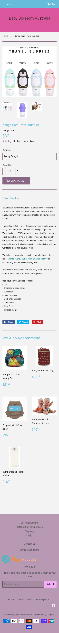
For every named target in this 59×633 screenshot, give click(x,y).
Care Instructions (29, 522)
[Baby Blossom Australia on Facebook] (53, 606)
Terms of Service (25, 599)
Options (6, 150)
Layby (29, 535)
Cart (54, 4)
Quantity (6, 165)
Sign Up (50, 584)
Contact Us (29, 543)
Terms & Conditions (29, 550)
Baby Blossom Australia (29, 18)
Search (11, 599)
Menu (9, 4)
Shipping (6, 141)
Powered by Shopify (44, 614)
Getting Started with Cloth (29, 527)
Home (5, 36)
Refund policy (42, 599)
